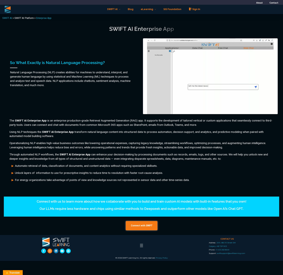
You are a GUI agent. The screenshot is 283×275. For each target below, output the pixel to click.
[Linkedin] (56, 251)
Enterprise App (43, 18)
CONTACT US (227, 239)
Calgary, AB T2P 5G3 (218, 246)
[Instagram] (49, 251)
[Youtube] (62, 251)
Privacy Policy (162, 258)
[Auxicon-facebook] (43, 251)
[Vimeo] (68, 251)
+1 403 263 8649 (222, 250)
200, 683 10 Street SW (226, 243)
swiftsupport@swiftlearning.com (231, 253)
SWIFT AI (7, 18)
